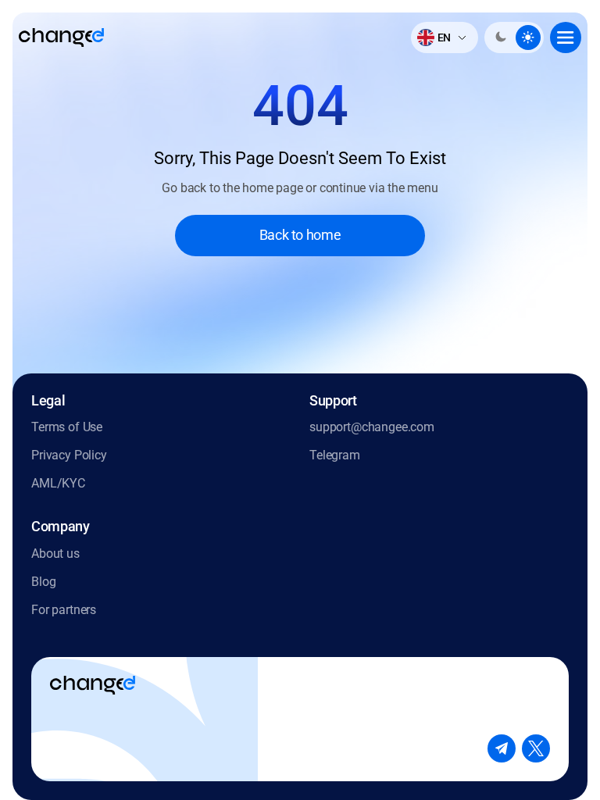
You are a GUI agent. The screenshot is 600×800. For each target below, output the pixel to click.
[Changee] (61, 37)
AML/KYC (58, 483)
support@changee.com (371, 427)
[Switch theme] (514, 37)
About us (55, 553)
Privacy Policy (69, 455)
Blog (43, 581)
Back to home (300, 235)
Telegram (334, 455)
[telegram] (502, 748)
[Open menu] (565, 37)
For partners (63, 609)
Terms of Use (66, 427)
